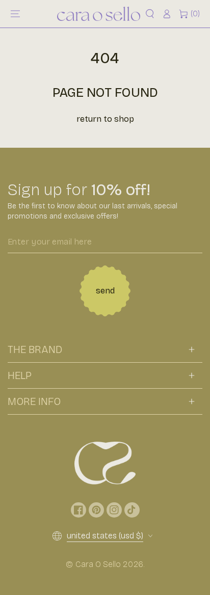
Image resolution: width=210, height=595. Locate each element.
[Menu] (15, 13)
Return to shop (105, 119)
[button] (149, 13)
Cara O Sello (98, 564)
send (105, 290)
